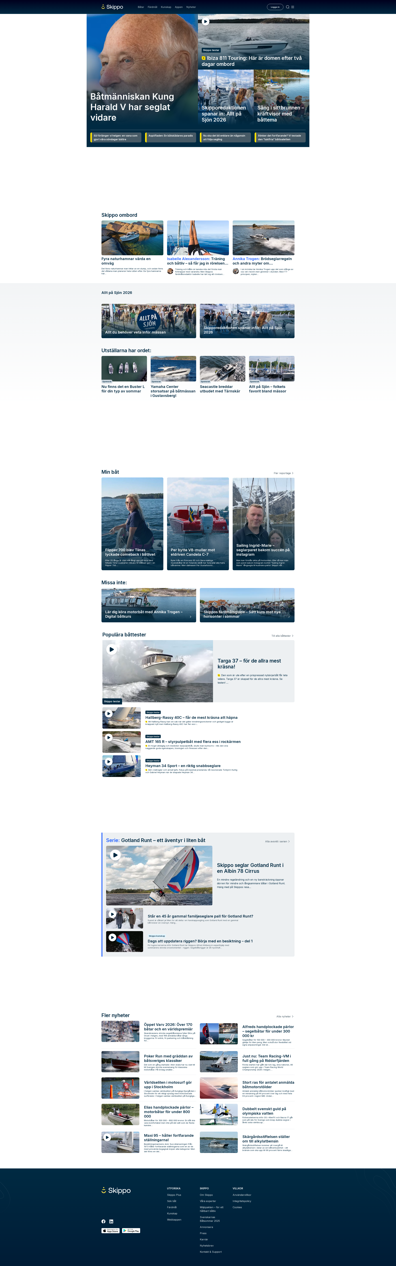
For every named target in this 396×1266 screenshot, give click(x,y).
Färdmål (152, 7)
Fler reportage (282, 473)
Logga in (275, 7)
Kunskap (166, 7)
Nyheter (191, 7)
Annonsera (206, 1227)
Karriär (204, 1239)
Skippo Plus (174, 1194)
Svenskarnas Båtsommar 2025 (210, 1219)
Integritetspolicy (242, 1201)
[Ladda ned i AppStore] (110, 1230)
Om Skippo (206, 1194)
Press (203, 1233)
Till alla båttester (281, 635)
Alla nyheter (283, 1016)
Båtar (141, 7)
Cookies (237, 1207)
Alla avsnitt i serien (276, 841)
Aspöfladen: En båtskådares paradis (170, 135)
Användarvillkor (242, 1194)
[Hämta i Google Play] (131, 1230)
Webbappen (174, 1219)
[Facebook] (103, 1221)
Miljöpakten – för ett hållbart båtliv (211, 1209)
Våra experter (208, 1201)
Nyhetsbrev (207, 1245)
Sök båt (171, 1201)
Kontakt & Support (211, 1251)
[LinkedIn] (111, 1221)
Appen (179, 7)
